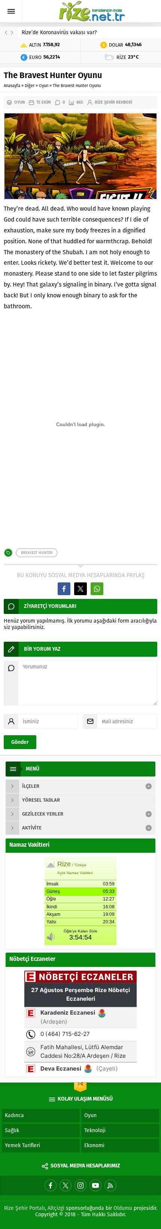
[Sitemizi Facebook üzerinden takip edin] (50, 1185)
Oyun (43, 85)
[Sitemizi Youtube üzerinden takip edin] (95, 1185)
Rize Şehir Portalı (24, 1208)
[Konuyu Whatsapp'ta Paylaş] (97, 588)
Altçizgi (56, 1208)
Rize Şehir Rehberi (113, 102)
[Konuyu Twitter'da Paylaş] (80, 588)
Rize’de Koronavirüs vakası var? (59, 32)
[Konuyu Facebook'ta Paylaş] (64, 588)
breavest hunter (36, 552)
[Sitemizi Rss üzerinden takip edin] (110, 1185)
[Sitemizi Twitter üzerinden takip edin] (65, 1185)
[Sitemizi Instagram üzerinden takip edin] (80, 1185)
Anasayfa (12, 85)
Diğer (29, 85)
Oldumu (122, 1208)
